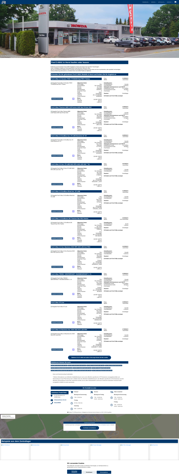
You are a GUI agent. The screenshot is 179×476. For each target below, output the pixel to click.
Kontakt (169, 2)
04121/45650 (57, 402)
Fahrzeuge (145, 2)
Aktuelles (161, 2)
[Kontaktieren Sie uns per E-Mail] (175, 2)
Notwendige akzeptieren (74, 472)
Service (153, 2)
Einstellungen (89, 472)
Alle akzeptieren (104, 472)
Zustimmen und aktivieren (89, 427)
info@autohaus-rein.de (60, 399)
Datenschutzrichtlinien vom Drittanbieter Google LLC (101, 424)
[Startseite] (5, 2)
